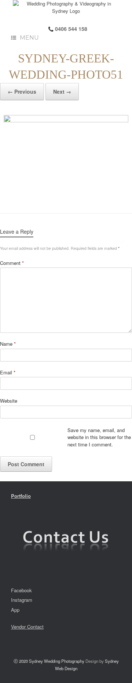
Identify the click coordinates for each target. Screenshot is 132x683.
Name (8, 343)
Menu (29, 38)
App (15, 609)
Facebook (21, 590)
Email (7, 372)
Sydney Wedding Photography (56, 661)
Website (8, 400)
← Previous (22, 91)
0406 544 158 (70, 28)
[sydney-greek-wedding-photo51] (66, 156)
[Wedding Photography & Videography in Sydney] (66, 7)
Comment (12, 262)
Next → (62, 91)
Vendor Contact (27, 626)
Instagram (21, 599)
